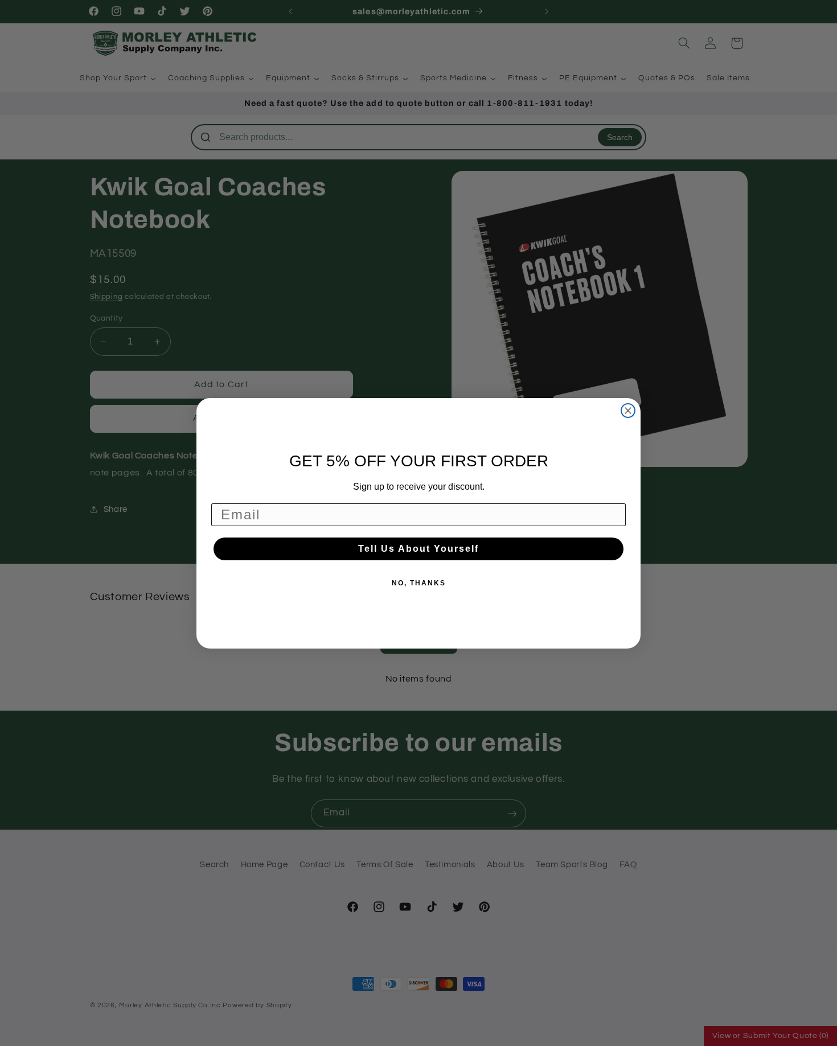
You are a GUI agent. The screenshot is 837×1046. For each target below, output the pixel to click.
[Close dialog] (628, 410)
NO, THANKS (419, 583)
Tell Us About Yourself (418, 548)
